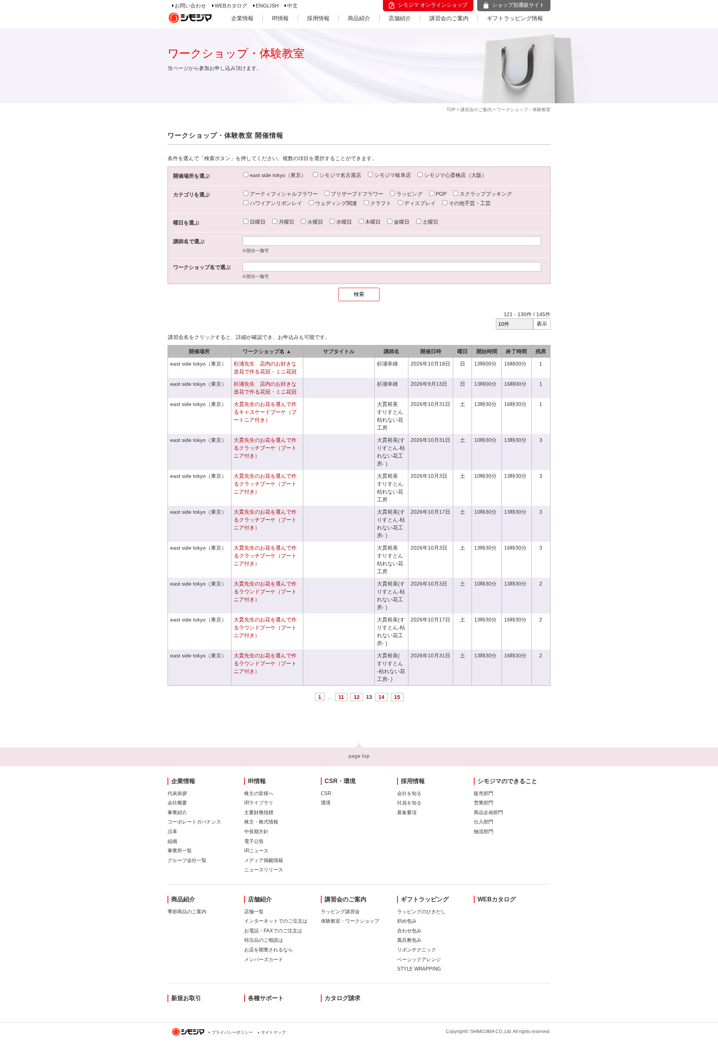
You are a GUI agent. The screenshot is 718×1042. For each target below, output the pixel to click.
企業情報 (242, 18)
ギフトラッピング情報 (515, 18)
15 (397, 697)
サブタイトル (339, 351)
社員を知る (409, 803)
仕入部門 (483, 822)
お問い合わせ (190, 6)
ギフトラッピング (425, 899)
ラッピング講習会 (340, 911)
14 (381, 697)
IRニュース (256, 850)
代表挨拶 (177, 793)
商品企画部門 (488, 812)
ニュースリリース (263, 870)
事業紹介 (177, 812)
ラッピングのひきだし (421, 911)
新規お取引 (186, 998)
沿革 (172, 831)
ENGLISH (267, 6)
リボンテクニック (416, 950)
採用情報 (318, 18)
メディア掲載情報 (263, 860)
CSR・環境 (340, 781)
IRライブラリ (258, 803)
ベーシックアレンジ (419, 959)
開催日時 (430, 351)
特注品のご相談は (263, 940)
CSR (326, 793)
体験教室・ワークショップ (350, 921)
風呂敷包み (409, 940)
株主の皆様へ (258, 793)
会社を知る (409, 793)
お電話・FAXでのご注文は (273, 930)
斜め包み (407, 921)
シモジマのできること (507, 781)
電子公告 (254, 841)
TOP (451, 109)
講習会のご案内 (449, 18)
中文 (292, 6)
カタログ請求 (342, 998)
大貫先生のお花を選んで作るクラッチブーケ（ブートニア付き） (265, 448)
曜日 (462, 351)
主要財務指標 (258, 812)
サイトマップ (273, 1032)
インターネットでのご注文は (275, 921)
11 (341, 697)
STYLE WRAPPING (419, 969)
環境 (326, 803)
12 (357, 697)
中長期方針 (256, 831)
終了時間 (516, 351)
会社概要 (177, 803)
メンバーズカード (263, 959)
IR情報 (280, 18)
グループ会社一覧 (187, 860)
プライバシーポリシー (232, 1032)
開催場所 (199, 351)
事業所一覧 (180, 850)
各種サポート (266, 998)
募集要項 (407, 812)
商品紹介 (359, 18)
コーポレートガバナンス (194, 822)
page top (359, 756)
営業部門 (483, 803)
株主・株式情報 (261, 822)
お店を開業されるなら (268, 950)
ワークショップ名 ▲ (267, 351)
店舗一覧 (254, 911)
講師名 (391, 351)
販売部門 (483, 793)
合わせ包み (409, 930)
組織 (172, 841)
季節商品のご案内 (187, 911)
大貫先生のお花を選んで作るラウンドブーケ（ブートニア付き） (265, 591)
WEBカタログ (231, 6)
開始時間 (486, 351)
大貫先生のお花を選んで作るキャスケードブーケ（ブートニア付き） (265, 412)
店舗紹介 (400, 18)
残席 (541, 351)
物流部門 (483, 831)
